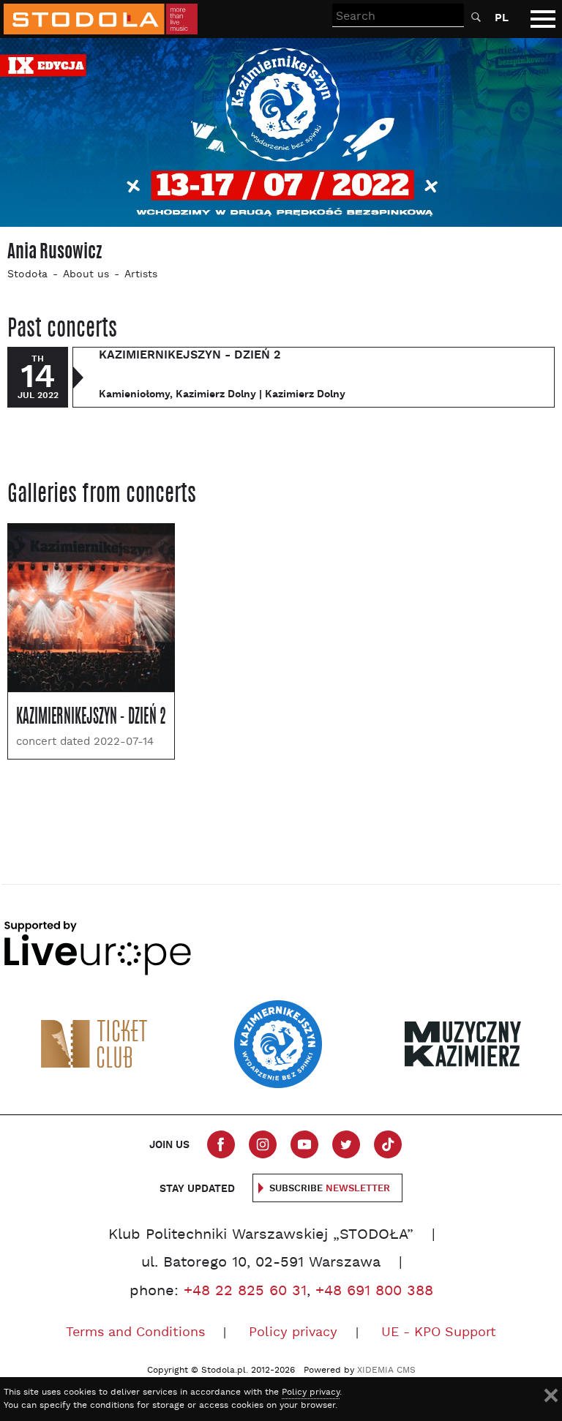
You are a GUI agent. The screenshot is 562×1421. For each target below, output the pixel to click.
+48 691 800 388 (374, 1291)
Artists (140, 275)
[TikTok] (388, 1144)
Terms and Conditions (135, 1333)
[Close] (551, 1395)
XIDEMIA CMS (386, 1370)
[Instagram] (263, 1144)
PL (502, 18)
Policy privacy (293, 1333)
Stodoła (27, 275)
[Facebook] (221, 1144)
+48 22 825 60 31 (245, 1291)
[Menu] (543, 19)
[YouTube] (304, 1144)
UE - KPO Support (438, 1333)
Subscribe (329, 1188)
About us (86, 275)
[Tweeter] (346, 1144)
